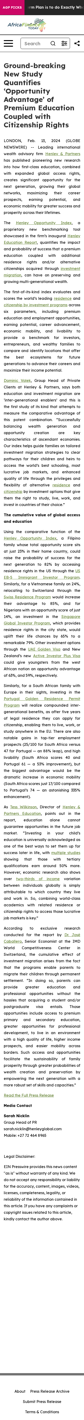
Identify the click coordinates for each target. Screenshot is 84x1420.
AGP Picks (12, 7)
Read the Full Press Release (29, 1095)
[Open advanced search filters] (64, 43)
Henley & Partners (62, 153)
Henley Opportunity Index (44, 222)
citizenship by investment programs (35, 305)
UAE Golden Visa (44, 649)
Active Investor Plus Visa (56, 655)
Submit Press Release (42, 1401)
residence (63, 298)
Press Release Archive (50, 1391)
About (19, 1391)
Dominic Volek (17, 380)
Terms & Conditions (42, 1412)
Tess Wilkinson (23, 807)
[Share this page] (77, 43)
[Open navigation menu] (8, 43)
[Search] (53, 43)
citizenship (13, 491)
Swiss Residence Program (27, 597)
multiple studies (65, 852)
